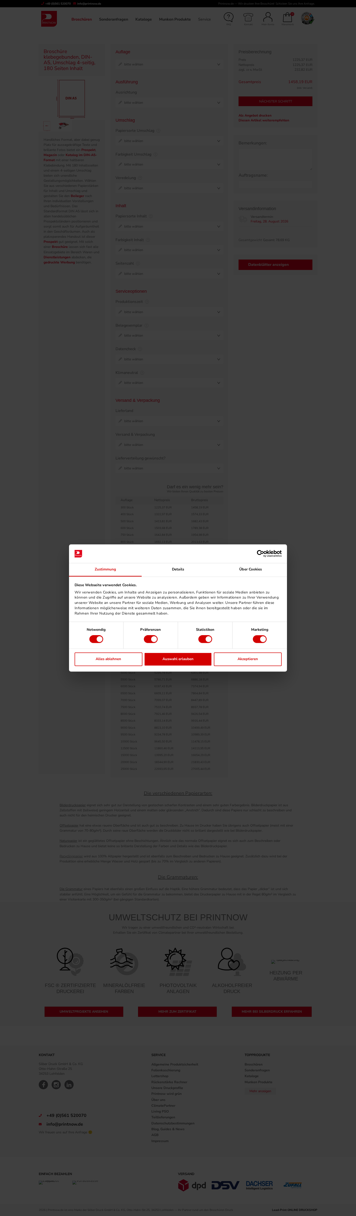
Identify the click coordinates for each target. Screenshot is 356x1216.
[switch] (151, 639)
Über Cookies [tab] (250, 569)
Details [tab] (178, 569)
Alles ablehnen (108, 658)
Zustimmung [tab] (105, 569)
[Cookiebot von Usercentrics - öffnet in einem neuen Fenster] (260, 553)
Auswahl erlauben (178, 658)
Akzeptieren (248, 658)
